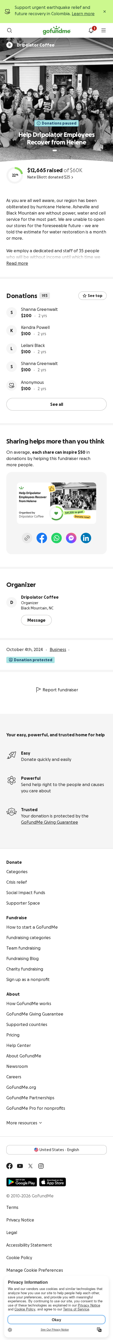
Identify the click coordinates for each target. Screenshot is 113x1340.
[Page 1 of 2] (55, 150)
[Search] (9, 30)
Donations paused (59, 123)
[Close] (104, 11)
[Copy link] (27, 538)
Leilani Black (33, 345)
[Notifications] (91, 30)
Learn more (83, 13)
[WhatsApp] (56, 538)
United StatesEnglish (59, 1150)
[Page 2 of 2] (59, 150)
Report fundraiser (60, 689)
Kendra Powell (35, 327)
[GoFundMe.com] (56, 30)
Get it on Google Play (21, 1182)
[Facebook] (42, 538)
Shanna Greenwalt (39, 309)
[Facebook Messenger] (71, 538)
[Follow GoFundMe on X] (30, 1166)
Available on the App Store (52, 1182)
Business (58, 649)
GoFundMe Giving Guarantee (49, 822)
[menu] (103, 30)
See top (95, 296)
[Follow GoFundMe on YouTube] (20, 1166)
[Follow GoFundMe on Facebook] (9, 1166)
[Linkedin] (86, 538)
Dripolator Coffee (40, 597)
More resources (21, 1122)
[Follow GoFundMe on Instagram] (41, 1166)
